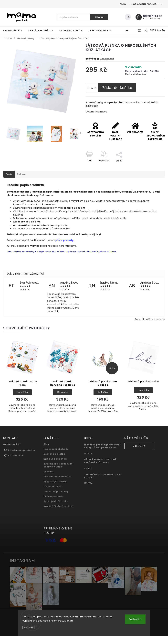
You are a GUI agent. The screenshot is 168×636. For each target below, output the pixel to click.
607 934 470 (15, 455)
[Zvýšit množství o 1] (95, 87)
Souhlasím (135, 619)
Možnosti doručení (136, 74)
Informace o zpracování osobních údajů (58, 465)
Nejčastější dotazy (55, 481)
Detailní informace (96, 111)
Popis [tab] (9, 174)
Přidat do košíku (117, 87)
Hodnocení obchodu (145, 4)
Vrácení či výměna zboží (58, 506)
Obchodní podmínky (56, 491)
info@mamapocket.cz (21, 450)
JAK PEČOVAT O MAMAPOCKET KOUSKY (103, 476)
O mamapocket (53, 486)
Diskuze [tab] (21, 174)
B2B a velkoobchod (55, 458)
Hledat (99, 17)
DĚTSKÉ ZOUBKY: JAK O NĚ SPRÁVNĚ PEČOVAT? (100, 461)
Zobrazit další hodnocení (149, 319)
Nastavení (28, 627)
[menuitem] (14, 30)
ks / (139, 446)
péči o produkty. (64, 240)
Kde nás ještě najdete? (58, 476)
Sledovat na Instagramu (29, 602)
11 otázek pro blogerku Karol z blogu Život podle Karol (102, 446)
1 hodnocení (107, 59)
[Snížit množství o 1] (88, 87)
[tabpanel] (22, 377)
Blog (123, 4)
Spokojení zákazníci (56, 501)
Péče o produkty (54, 496)
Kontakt (48, 471)
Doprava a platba (54, 454)
